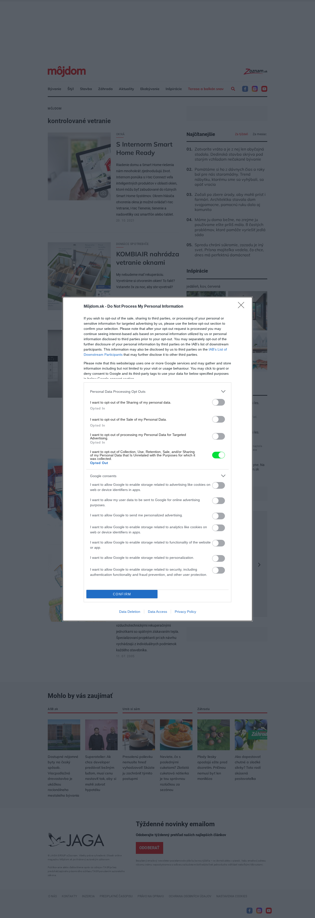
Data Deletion (129, 612)
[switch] (218, 402)
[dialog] (157, 459)
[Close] (242, 306)
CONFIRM (122, 594)
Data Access (157, 612)
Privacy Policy (185, 612)
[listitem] (157, 391)
